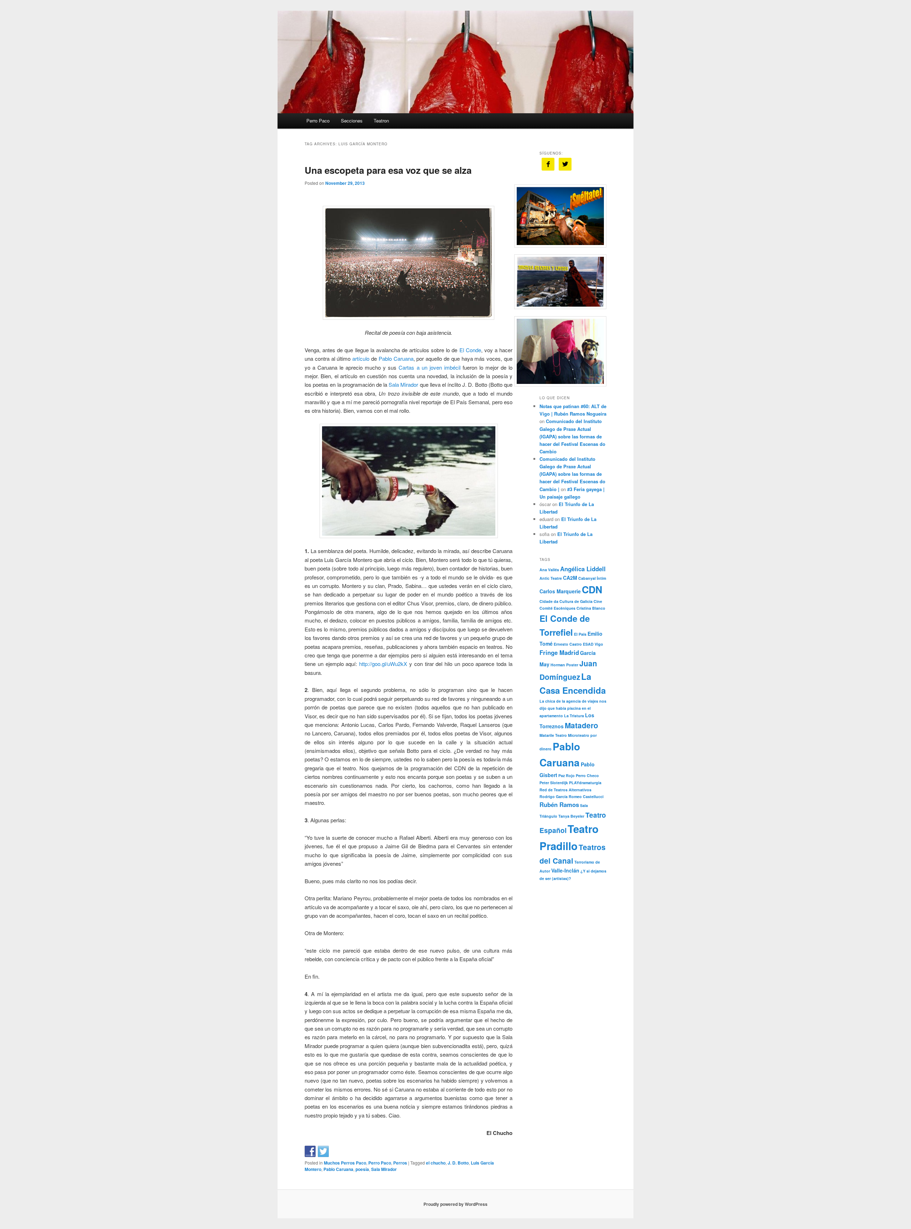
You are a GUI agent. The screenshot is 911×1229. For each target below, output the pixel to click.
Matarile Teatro (553, 735)
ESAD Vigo (593, 644)
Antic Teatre (550, 578)
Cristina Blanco (590, 608)
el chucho (436, 1163)
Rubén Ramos (559, 804)
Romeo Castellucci (586, 796)
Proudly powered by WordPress (455, 1204)
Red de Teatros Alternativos (565, 789)
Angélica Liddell (583, 568)
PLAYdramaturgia (585, 782)
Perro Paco (318, 120)
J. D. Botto (458, 1163)
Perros (400, 1163)
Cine (598, 601)
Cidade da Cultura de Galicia (566, 601)
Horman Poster (564, 664)
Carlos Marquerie (560, 591)
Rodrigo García (553, 796)
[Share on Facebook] (310, 1151)
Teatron (381, 120)
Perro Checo (587, 775)
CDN (592, 589)
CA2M (570, 577)
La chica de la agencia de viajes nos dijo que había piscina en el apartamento (572, 708)
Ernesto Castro (568, 644)
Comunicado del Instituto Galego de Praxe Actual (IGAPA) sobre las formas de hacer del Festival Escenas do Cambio (572, 436)
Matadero (581, 725)
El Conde (470, 350)
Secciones (352, 120)
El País (580, 634)
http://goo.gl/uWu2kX (383, 663)
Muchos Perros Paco (345, 1163)
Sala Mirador (403, 384)
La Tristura (574, 715)
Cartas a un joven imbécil (428, 367)
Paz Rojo (566, 775)
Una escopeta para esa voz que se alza (388, 170)
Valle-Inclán (565, 870)
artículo (360, 358)
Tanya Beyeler (571, 816)
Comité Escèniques (557, 608)
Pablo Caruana (396, 358)
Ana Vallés (549, 569)
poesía (362, 1169)
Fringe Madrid (559, 652)
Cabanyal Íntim (592, 578)
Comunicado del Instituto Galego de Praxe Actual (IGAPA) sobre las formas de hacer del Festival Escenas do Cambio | (572, 474)
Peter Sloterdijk (553, 782)
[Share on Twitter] (323, 1151)
